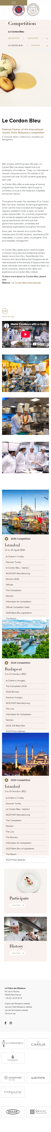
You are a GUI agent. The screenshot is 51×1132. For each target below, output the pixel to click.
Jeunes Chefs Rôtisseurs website (18, 1007)
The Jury (10, 708)
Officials (9, 584)
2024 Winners (12, 692)
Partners (9, 596)
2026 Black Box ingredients (19, 613)
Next (47, 38)
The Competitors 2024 (16, 686)
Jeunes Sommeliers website (16, 1010)
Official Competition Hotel (17, 607)
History (16, 946)
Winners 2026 (12, 579)
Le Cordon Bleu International (26, 282)
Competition (22, 23)
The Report (11, 618)
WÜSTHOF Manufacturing (18, 573)
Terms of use (10, 1013)
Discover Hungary (14, 697)
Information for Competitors (18, 601)
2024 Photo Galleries (15, 731)
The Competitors (13, 590)
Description (13, 38)
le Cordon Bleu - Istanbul (17, 567)
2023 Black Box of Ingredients (20, 848)
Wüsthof (35, 45)
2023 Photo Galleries (15, 860)
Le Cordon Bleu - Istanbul (18, 809)
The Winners (12, 837)
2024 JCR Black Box (15, 725)
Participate (33, 38)
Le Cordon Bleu (15, 45)
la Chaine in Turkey (15, 556)
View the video (8, 317)
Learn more (16, 905)
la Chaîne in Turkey (15, 798)
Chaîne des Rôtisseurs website (17, 1003)
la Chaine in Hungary (15, 680)
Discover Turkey (13, 562)
